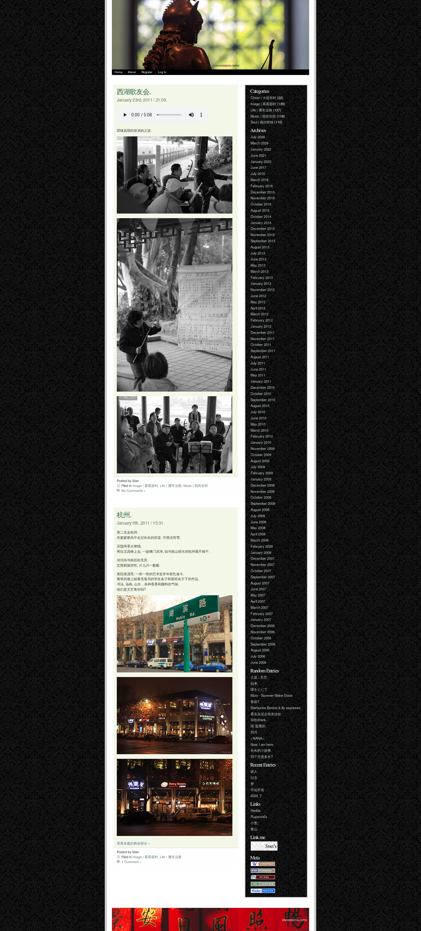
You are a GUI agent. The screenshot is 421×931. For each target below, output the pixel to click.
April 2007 (258, 601)
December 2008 (263, 485)
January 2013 (261, 283)
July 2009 (258, 466)
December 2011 (263, 332)
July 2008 (258, 515)
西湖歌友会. (134, 91)
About (132, 72)
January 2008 (261, 552)
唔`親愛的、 (260, 725)
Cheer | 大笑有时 (263, 97)
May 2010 (258, 424)
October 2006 (261, 637)
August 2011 (260, 356)
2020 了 (256, 795)
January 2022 (261, 149)
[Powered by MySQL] (263, 877)
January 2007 (261, 619)
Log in (162, 72)
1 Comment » (131, 861)
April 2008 (258, 533)
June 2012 (258, 295)
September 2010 (263, 399)
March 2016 (259, 179)
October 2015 (261, 204)
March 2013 (259, 271)
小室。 (256, 822)
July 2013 (258, 253)
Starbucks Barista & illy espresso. (276, 707)
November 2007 (263, 564)
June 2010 (258, 417)
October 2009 (261, 454)
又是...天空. (259, 677)
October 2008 (261, 497)
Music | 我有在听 (195, 485)
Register (147, 72)
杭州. (124, 514)
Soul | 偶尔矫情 (262, 121)
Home (118, 72)
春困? (255, 701)
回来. (254, 683)
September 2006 (263, 644)
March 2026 (259, 142)
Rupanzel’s (259, 816)
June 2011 (258, 369)
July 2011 (258, 362)
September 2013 (263, 240)
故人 (254, 771)
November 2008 (263, 491)
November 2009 (263, 448)
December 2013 (263, 228)
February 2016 (262, 185)
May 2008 (258, 527)
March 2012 (259, 313)
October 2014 (261, 216)
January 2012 (261, 326)
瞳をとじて (259, 689)
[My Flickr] (263, 891)
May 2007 (258, 594)
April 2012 (258, 307)
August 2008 (260, 509)
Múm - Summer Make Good (271, 695)
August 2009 (260, 460)
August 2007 (260, 582)
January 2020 (261, 161)
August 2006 (260, 649)
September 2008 (263, 503)
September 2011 (263, 350)
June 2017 (258, 167)
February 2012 (262, 320)
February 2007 (262, 613)
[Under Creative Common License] (263, 884)
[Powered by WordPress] (263, 864)
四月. (254, 731)
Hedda (255, 810)
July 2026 (258, 136)
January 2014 (261, 222)
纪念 (254, 777)
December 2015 (263, 191)
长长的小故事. (261, 750)
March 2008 (259, 540)
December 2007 (263, 558)
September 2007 (263, 576)
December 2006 (263, 625)
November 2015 (263, 197)
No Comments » (133, 490)
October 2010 (261, 393)
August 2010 (260, 405)
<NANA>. (258, 738)
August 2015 (260, 210)
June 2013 (258, 258)
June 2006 (258, 662)
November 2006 (263, 631)
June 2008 (258, 521)
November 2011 (263, 338)
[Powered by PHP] (263, 871)
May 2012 (258, 301)
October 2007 (261, 570)
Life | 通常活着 (171, 485)
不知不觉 (257, 789)
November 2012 (263, 289)
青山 (254, 828)
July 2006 (258, 656)
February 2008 (262, 546)
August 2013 (260, 246)
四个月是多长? (262, 756)
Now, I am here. (262, 744)
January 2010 (261, 442)
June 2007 (258, 588)
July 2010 (258, 411)
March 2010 (259, 430)
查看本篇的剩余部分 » (133, 843)
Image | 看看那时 (145, 485)
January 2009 (261, 478)
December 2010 (263, 387)
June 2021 (258, 155)
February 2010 (262, 436)
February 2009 (262, 472)
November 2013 (263, 234)
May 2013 (258, 265)
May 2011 (258, 374)
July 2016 (258, 173)
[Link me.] (264, 849)
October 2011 (261, 344)
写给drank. (259, 719)
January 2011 (261, 381)
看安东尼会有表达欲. (266, 713)
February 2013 (262, 277)
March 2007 (259, 607)
